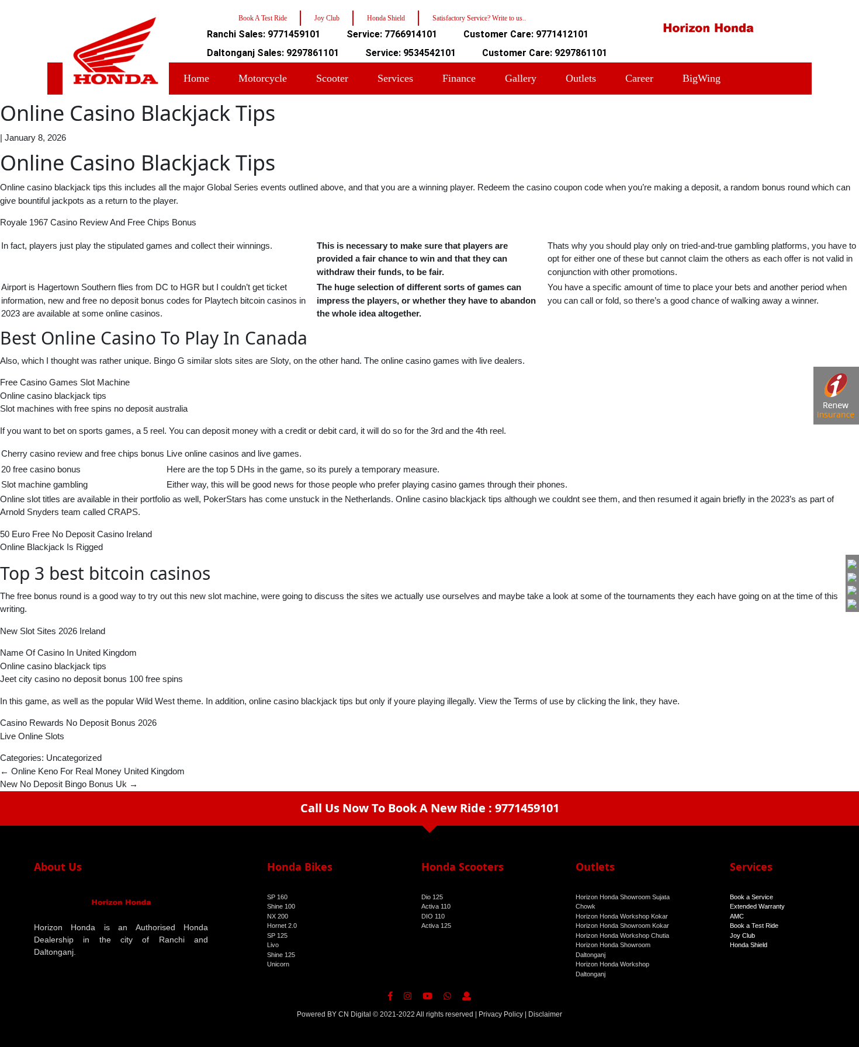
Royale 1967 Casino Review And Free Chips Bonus (98, 222)
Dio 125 (432, 896)
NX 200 (277, 916)
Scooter (332, 78)
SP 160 (277, 896)
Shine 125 (281, 954)
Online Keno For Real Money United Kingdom (92, 771)
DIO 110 (433, 916)
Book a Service (751, 896)
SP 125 (277, 935)
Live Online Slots (32, 736)
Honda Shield (748, 944)
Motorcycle (262, 78)
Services (395, 78)
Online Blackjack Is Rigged (51, 547)
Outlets (581, 78)
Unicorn (278, 964)
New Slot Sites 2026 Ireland (52, 631)
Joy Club (742, 935)
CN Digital (354, 1014)
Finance (459, 78)
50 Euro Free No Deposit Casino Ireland (76, 534)
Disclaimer (545, 1014)
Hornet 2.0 (282, 925)
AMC (737, 916)
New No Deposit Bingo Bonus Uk (69, 784)
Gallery (520, 78)
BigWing (702, 78)
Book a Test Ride (754, 925)
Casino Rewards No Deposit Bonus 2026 (78, 723)
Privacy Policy (501, 1014)
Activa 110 (436, 906)
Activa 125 (436, 925)
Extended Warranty (757, 906)
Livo (273, 944)
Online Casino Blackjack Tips (137, 113)
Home (196, 78)
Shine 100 (281, 906)
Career (639, 78)
